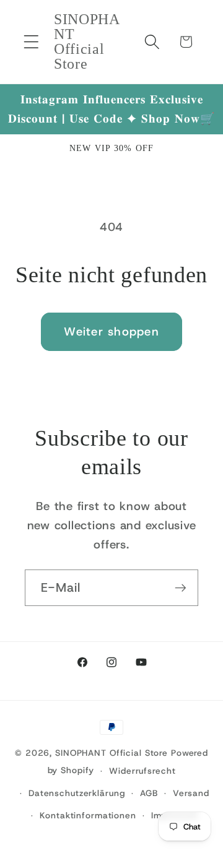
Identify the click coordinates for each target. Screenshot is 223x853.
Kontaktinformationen (88, 815)
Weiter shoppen (111, 331)
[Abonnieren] (181, 587)
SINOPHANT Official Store (111, 752)
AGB (149, 793)
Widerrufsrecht (142, 770)
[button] (31, 42)
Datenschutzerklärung (77, 793)
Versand (191, 793)
